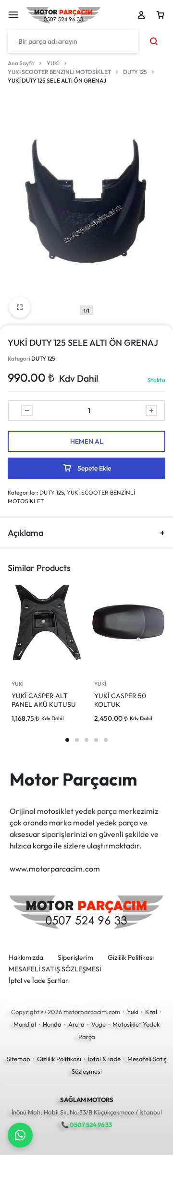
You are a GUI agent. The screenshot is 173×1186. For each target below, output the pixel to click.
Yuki (132, 1012)
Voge (98, 1024)
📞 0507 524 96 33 (86, 1124)
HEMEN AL (86, 441)
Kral (151, 1012)
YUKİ (53, 63)
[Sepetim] (160, 14)
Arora (76, 1024)
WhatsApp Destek (20, 1135)
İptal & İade (104, 1059)
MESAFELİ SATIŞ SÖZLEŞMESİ (55, 969)
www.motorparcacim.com (55, 868)
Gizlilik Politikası (131, 958)
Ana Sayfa (21, 63)
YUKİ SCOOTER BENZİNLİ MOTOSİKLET (59, 71)
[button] (67, 740)
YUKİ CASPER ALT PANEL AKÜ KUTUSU (44, 700)
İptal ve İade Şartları (39, 981)
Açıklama (25, 532)
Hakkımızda (26, 958)
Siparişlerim (75, 958)
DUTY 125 (135, 71)
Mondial (24, 1024)
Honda (52, 1024)
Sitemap (18, 1059)
